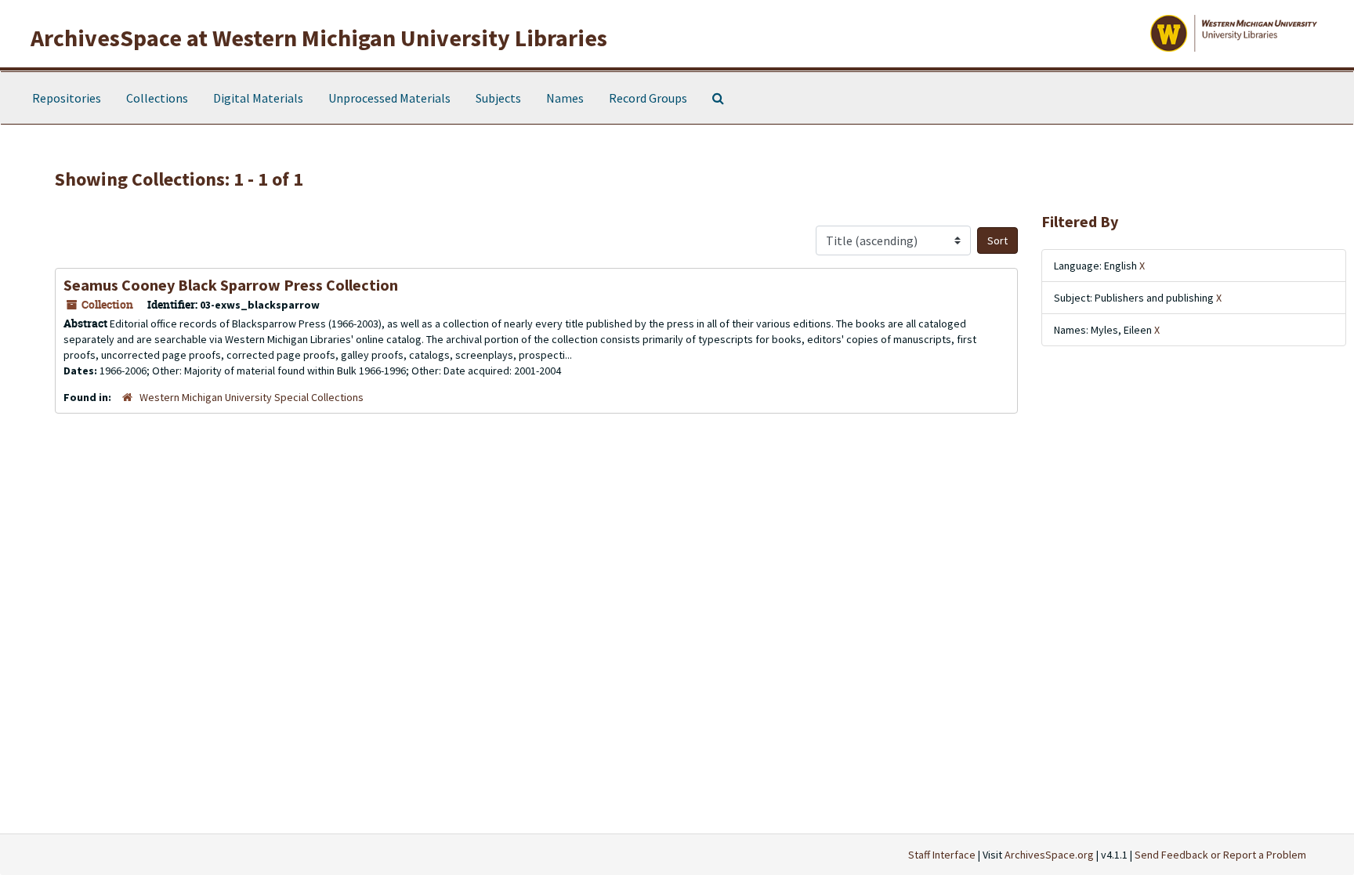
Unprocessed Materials (389, 98)
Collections (157, 98)
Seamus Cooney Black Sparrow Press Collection (230, 285)
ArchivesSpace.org (1049, 855)
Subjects (498, 98)
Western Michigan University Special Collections (251, 397)
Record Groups (648, 98)
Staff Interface (942, 855)
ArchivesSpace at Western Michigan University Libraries (319, 37)
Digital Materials (258, 98)
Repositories (66, 98)
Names (565, 98)
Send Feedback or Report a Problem (1220, 855)
